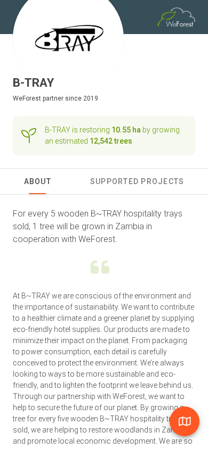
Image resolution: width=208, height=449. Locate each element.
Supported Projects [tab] (137, 181)
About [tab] (37, 181)
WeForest (27, 98)
